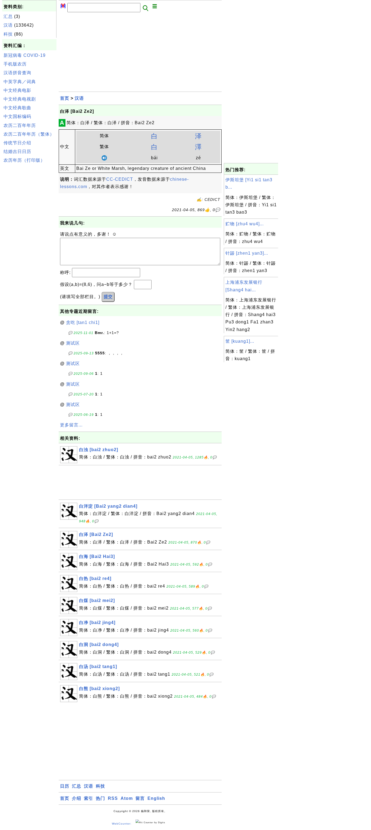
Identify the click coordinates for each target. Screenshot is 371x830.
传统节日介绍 (17, 143)
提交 (108, 296)
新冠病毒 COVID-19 (25, 55)
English (156, 798)
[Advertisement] (29, 247)
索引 (88, 798)
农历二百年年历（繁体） (29, 134)
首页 (64, 98)
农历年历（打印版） (24, 160)
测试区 (73, 343)
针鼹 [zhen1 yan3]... (246, 253)
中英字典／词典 (20, 81)
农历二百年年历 (20, 125)
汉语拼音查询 (17, 72)
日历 (64, 786)
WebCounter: (121, 823)
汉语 (8, 25)
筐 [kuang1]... (239, 341)
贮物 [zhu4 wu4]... (244, 223)
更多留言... (71, 425)
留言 (140, 798)
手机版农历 (15, 64)
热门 (100, 798)
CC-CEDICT (119, 179)
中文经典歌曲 (17, 107)
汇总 (8, 16)
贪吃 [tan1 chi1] (82, 322)
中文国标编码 (17, 116)
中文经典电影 (17, 90)
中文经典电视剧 (20, 99)
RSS (113, 798)
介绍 (76, 798)
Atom (127, 798)
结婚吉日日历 (17, 151)
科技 (8, 34)
